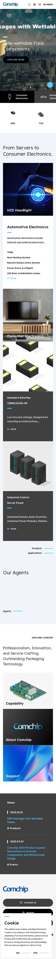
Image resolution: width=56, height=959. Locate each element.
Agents (7, 611)
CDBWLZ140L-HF (17, 403)
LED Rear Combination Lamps (23, 273)
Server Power (15, 502)
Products (15, 828)
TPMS (10, 252)
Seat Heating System (18, 257)
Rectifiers (42, 123)
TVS (14, 123)
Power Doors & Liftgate (20, 268)
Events (14, 864)
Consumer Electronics (22, 97)
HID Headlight (19, 210)
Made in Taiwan (36, 49)
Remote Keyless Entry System (23, 262)
